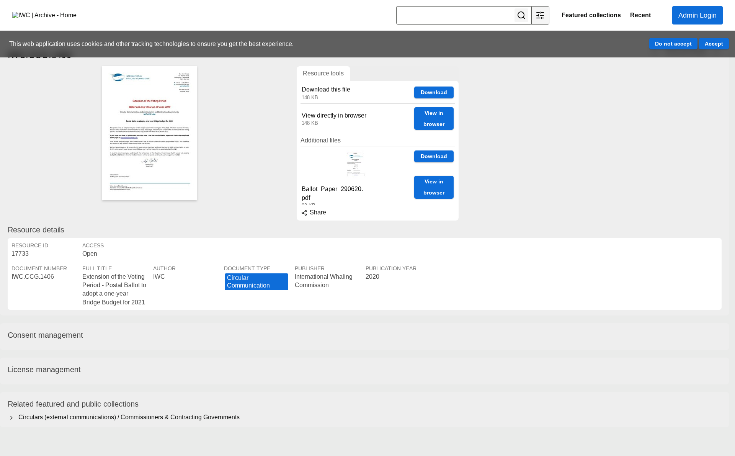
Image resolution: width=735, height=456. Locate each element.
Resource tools (323, 73)
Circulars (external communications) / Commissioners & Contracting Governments (127, 417)
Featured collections (591, 15)
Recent (640, 15)
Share (317, 212)
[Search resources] (521, 15)
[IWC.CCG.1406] (149, 133)
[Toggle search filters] (540, 15)
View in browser (433, 118)
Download (434, 92)
